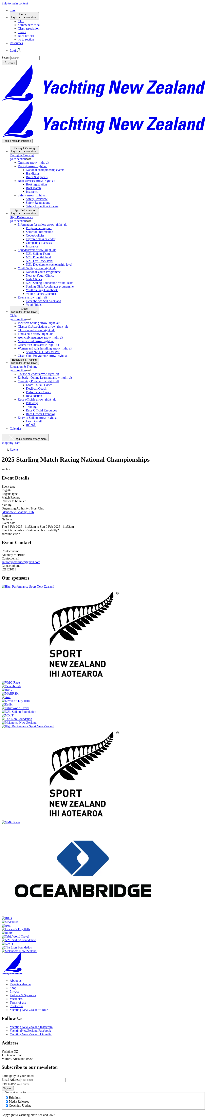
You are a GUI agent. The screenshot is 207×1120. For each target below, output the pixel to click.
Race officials (37, 399)
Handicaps (32, 173)
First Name (9, 1084)
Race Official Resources (41, 410)
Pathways (32, 403)
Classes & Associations (43, 326)
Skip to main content (15, 3)
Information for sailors (42, 224)
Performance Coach (38, 392)
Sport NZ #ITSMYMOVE (43, 352)
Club (21, 21)
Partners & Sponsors (23, 995)
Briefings (15, 1097)
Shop (13, 10)
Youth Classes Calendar (41, 293)
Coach (22, 32)
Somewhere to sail (29, 25)
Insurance (32, 191)
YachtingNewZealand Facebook (30, 1030)
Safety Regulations (38, 202)
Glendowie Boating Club (18, 512)
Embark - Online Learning (45, 377)
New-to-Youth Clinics (40, 275)
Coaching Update (20, 1105)
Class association (28, 28)
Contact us (16, 1006)
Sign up (7, 1088)
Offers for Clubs (38, 344)
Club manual (36, 330)
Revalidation (34, 395)
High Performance (24, 212)
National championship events (45, 170)
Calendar (15, 428)
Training (31, 406)
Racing (32, 166)
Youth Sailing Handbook (42, 290)
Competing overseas (39, 242)
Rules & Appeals (37, 177)
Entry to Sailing (38, 417)
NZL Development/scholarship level (49, 264)
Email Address (11, 1079)
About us (15, 980)
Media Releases (19, 1101)
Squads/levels (37, 250)
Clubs (24, 310)
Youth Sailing (37, 268)
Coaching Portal (38, 381)
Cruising (33, 162)
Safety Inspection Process (42, 206)
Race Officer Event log (40, 414)
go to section (26, 39)
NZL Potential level (38, 257)
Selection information (39, 231)
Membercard (36, 341)
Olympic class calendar (40, 239)
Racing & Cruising (24, 150)
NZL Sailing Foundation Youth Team (49, 283)
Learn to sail (34, 421)
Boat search (33, 188)
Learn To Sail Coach (39, 385)
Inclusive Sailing (38, 323)
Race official (26, 35)
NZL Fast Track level (39, 261)
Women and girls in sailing (45, 348)
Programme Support (39, 228)
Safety (32, 195)
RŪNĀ (31, 425)
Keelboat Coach (36, 388)
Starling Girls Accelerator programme (50, 286)
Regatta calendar (20, 984)
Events (32, 297)
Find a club (35, 334)
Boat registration (36, 184)
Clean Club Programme (43, 355)
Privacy (14, 991)
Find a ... (24, 16)
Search (6, 57)
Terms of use (18, 1002)
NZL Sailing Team (38, 253)
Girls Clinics (34, 279)
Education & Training (24, 361)
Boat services (36, 180)
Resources (16, 43)
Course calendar (38, 374)
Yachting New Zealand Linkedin (31, 1034)
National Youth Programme (43, 272)
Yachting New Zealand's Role (29, 1009)
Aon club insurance (40, 337)
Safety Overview (37, 199)
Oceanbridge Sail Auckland (43, 301)
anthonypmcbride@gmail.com (21, 562)
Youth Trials (33, 304)
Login (13, 50)
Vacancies (16, 999)
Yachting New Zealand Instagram (31, 1027)
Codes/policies (35, 235)
